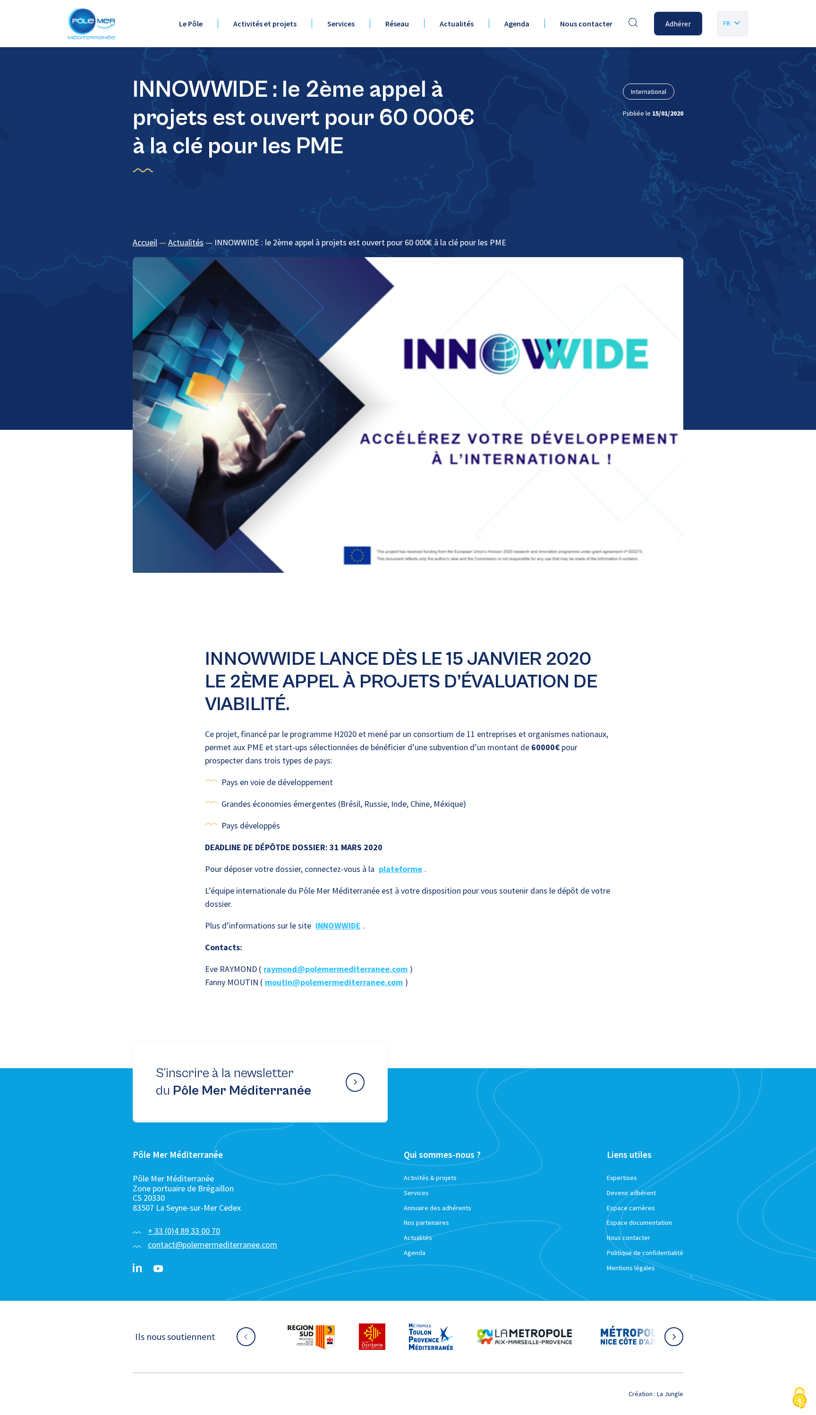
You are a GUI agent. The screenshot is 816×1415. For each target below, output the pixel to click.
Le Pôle (191, 23)
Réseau (397, 23)
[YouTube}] (158, 1268)
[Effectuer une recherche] (633, 23)
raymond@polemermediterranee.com (336, 968)
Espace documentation (639, 1222)
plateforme (400, 868)
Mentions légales (631, 1268)
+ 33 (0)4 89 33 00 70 (184, 1230)
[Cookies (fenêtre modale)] (799, 1398)
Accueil (145, 242)
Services (341, 23)
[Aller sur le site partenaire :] (311, 1336)
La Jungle (670, 1394)
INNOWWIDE (338, 925)
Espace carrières (631, 1208)
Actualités (457, 23)
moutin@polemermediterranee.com (334, 982)
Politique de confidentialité (645, 1252)
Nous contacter (586, 23)
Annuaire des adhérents (437, 1208)
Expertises (622, 1177)
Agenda (516, 23)
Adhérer (678, 23)
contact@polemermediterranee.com (212, 1244)
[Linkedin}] (137, 1268)
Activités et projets (265, 23)
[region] (408, 243)
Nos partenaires (426, 1222)
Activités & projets (430, 1177)
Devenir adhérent (631, 1193)
